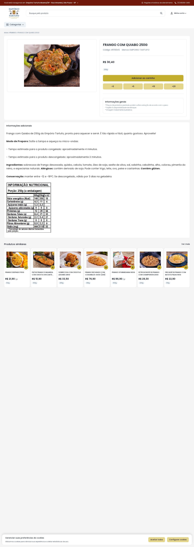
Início (6, 32)
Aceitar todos (156, 539)
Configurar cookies (178, 539)
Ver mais (185, 244)
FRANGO (13, 32)
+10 (153, 86)
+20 (174, 86)
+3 (113, 86)
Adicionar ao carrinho (143, 78)
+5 (133, 86)
